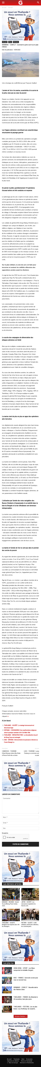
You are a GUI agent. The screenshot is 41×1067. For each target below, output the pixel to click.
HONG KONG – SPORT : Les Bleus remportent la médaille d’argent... (24, 969)
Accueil (4, 7)
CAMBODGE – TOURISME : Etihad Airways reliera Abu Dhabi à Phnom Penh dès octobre (11, 753)
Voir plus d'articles (20, 1016)
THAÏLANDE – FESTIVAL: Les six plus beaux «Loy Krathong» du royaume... (25, 1008)
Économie (29, 1059)
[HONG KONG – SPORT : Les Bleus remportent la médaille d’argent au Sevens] (7, 970)
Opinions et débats (13, 1061)
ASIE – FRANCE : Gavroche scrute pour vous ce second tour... (26, 979)
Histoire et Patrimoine (27, 1063)
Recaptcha (5, 833)
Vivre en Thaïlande (26, 1061)
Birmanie (15, 42)
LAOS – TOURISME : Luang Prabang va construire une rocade (31, 753)
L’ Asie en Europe (12, 1063)
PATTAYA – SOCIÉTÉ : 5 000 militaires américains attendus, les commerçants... (30, 924)
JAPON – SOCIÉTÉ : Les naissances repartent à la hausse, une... (28, 903)
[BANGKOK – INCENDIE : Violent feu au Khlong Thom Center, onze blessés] (11, 894)
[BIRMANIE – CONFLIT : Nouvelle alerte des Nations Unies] (7, 989)
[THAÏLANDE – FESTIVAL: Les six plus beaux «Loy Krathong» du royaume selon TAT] (7, 1009)
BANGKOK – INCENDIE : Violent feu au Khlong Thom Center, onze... (10, 903)
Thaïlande (17, 1059)
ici (8, 716)
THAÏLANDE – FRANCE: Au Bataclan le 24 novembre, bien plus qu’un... (26, 998)
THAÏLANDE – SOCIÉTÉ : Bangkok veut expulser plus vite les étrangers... (11, 924)
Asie (10, 42)
